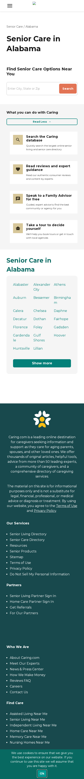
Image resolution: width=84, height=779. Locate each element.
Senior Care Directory (27, 540)
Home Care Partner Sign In (32, 602)
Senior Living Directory (28, 534)
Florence (20, 327)
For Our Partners (24, 613)
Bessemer (41, 298)
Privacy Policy (45, 511)
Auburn (19, 298)
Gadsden (61, 327)
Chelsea (39, 311)
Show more (42, 363)
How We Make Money (27, 675)
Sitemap (16, 557)
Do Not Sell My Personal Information (40, 574)
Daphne (60, 311)
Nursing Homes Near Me (30, 742)
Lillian (38, 348)
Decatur (20, 319)
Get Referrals (20, 607)
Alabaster (21, 285)
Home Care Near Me (26, 731)
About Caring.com (24, 658)
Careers (16, 686)
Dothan (39, 319)
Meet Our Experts (24, 663)
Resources (18, 546)
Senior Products (23, 551)
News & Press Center (27, 669)
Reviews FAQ (20, 681)
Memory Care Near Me (28, 737)
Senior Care (15, 26)
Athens (59, 285)
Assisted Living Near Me (29, 714)
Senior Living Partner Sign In (33, 596)
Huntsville (21, 348)
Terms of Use (66, 506)
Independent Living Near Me (33, 725)
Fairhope (61, 319)
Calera (18, 311)
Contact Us (19, 692)
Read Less (40, 121)
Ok (42, 773)
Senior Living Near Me (27, 719)
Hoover (60, 335)
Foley (37, 327)
